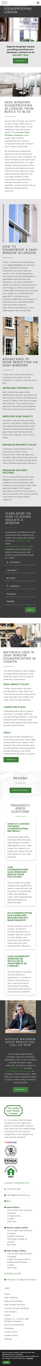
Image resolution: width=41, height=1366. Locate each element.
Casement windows (13, 1301)
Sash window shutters (14, 1305)
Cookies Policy (11, 1335)
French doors (10, 1312)
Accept (6, 1362)
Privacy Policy (10, 1332)
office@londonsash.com (17, 546)
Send (29, 610)
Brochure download (14, 1325)
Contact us (19, 61)
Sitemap (8, 1339)
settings (30, 1358)
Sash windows (10, 1298)
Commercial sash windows (16, 1308)
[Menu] (38, 3)
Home (7, 1294)
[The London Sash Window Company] (4, 2)
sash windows (15, 265)
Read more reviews (19, 790)
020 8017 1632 (14, 1189)
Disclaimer (9, 1328)
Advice (7, 1315)
